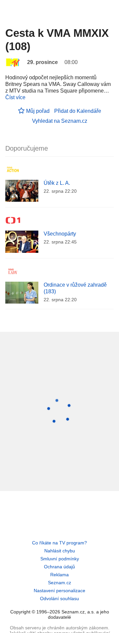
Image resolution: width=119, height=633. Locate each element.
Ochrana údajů (59, 566)
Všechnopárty (60, 234)
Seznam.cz (59, 582)
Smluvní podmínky (59, 558)
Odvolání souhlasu (59, 598)
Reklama (59, 574)
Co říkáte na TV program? (59, 542)
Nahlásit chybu (59, 550)
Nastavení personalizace (59, 590)
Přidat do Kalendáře (77, 111)
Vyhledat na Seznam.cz (59, 121)
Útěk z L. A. (57, 183)
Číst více (15, 97)
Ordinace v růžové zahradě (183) (75, 288)
